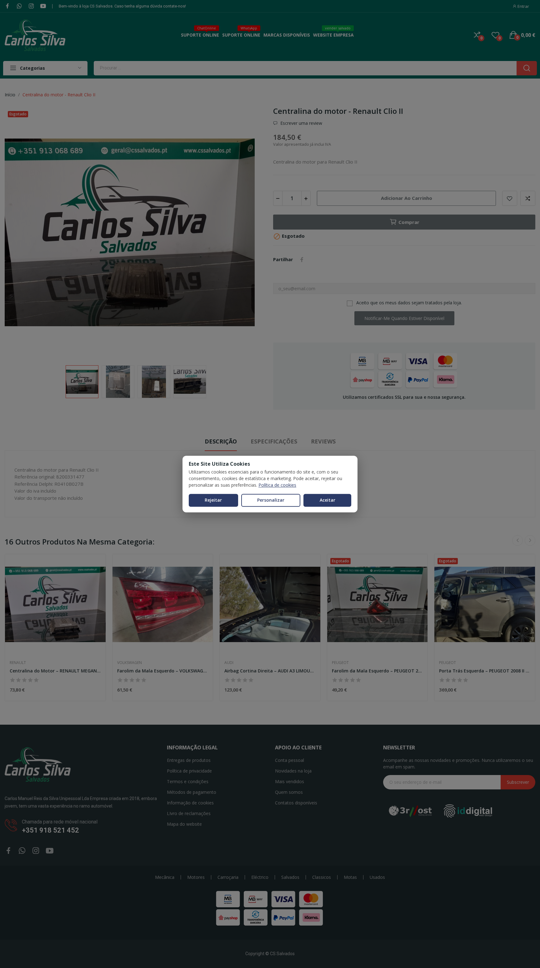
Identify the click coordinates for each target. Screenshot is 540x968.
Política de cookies (277, 485)
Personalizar (270, 500)
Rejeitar (213, 500)
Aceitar (327, 500)
